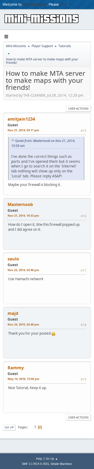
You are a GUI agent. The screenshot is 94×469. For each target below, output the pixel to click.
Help (39, 458)
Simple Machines (61, 463)
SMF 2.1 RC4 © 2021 (35, 463)
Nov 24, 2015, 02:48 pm (23, 324)
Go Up (9, 427)
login (64, 4)
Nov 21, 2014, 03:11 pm (23, 130)
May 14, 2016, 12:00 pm (23, 379)
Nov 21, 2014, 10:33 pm (23, 215)
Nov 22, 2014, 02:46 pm (23, 270)
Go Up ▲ (52, 458)
